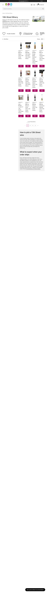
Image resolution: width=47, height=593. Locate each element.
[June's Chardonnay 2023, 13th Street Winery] (42, 45)
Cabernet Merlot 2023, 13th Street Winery (34, 84)
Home (3, 13)
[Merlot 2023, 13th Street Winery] (21, 45)
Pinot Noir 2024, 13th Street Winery (20, 83)
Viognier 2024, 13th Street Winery (41, 83)
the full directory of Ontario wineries (33, 168)
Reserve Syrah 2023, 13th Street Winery (27, 108)
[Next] (38, 125)
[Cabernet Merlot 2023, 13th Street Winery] (35, 73)
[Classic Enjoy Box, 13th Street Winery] (28, 73)
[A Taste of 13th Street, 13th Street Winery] (21, 97)
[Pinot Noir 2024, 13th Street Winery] (21, 73)
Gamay (4, 19)
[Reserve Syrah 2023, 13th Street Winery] (28, 97)
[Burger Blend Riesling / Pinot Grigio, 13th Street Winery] (35, 45)
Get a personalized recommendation (35, 589)
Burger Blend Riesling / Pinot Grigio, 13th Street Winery (34, 58)
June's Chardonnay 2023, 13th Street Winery (41, 57)
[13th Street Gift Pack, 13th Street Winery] (28, 45)
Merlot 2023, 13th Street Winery (20, 56)
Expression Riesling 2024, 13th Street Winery (41, 108)
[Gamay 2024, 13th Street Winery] (35, 97)
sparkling (4, 21)
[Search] (43, 8)
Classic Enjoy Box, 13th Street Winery (27, 83)
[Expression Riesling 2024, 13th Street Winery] (42, 97)
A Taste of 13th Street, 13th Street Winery (20, 109)
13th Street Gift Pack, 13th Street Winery (27, 56)
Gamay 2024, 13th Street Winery (34, 108)
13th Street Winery (20, 51)
